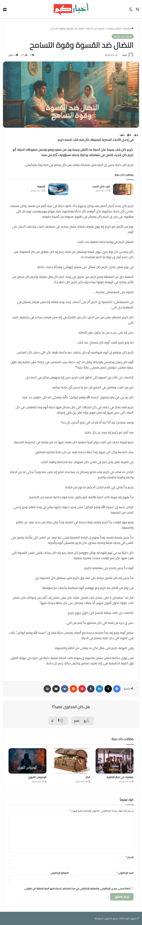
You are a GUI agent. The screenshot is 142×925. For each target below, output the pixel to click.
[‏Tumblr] (90, 688)
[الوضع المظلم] (131, 10)
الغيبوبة (41, 186)
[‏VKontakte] (64, 688)
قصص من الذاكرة (95, 28)
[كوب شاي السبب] (123, 189)
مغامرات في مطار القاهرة (120, 777)
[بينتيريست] (82, 688)
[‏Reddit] (73, 688)
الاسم (129, 857)
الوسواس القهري (37, 777)
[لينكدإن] (99, 688)
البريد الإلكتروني (124, 873)
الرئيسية (127, 28)
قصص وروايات (113, 28)
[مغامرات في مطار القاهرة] (114, 761)
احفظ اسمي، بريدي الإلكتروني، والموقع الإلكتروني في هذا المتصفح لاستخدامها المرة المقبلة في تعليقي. (77, 888)
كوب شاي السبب (101, 186)
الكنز (88, 777)
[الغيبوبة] (58, 189)
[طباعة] (47, 688)
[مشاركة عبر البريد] (56, 688)
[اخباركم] (71, 9)
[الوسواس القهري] (27, 761)
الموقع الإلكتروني (59, 873)
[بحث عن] (137, 10)
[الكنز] (71, 761)
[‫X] (108, 688)
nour (124, 55)
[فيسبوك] (117, 688)
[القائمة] (4, 10)
